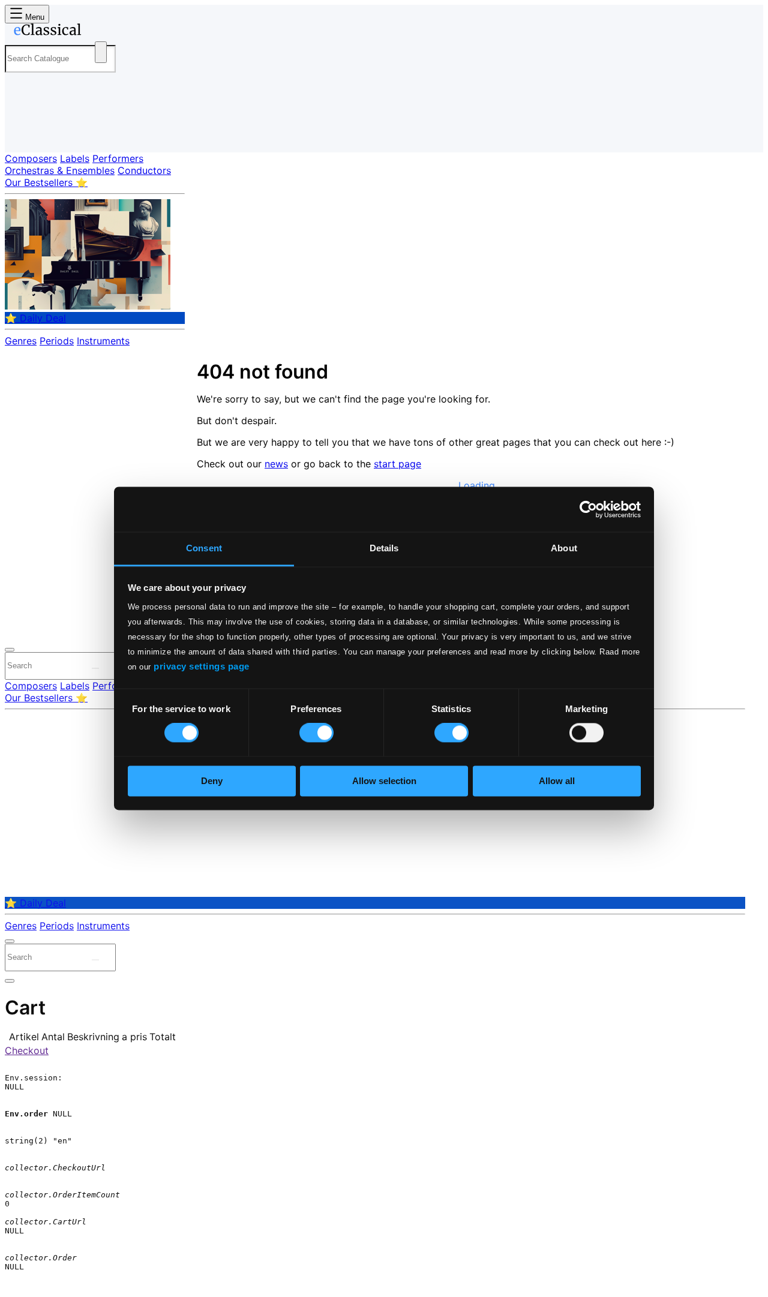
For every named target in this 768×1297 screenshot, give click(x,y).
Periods (57, 341)
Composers (31, 158)
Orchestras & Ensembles (60, 170)
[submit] (95, 668)
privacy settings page (202, 666)
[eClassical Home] (101, 31)
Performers (117, 158)
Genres (21, 341)
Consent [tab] (204, 548)
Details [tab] (384, 548)
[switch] (316, 733)
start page (397, 464)
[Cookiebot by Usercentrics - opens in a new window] (588, 509)
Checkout (27, 1050)
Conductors (144, 170)
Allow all (557, 781)
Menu (33, 17)
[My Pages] (26, 133)
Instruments (103, 341)
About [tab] (564, 548)
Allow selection (384, 781)
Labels (74, 158)
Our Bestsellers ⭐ (46, 182)
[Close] (9, 649)
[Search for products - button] (101, 52)
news (276, 464)
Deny (212, 781)
